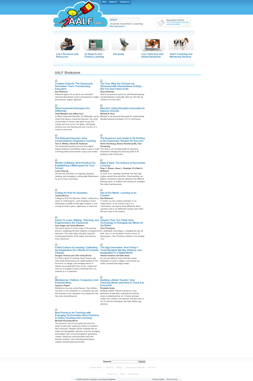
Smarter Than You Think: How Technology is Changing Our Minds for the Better (121, 223)
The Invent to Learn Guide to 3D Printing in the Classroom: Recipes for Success (122, 139)
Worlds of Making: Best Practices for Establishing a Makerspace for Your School (75, 165)
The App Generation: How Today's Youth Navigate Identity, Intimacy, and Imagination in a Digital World (121, 250)
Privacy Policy (158, 379)
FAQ (104, 2)
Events (152, 367)
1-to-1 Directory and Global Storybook (152, 55)
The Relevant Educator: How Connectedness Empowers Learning (75, 139)
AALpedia (118, 54)
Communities (95, 367)
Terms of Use (171, 379)
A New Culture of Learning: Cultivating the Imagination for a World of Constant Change (77, 250)
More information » (118, 26)
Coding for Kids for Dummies (71, 193)
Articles (109, 367)
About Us (113, 2)
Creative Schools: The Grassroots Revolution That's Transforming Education (74, 86)
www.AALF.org (80, 14)
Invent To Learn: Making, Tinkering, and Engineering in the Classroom (77, 221)
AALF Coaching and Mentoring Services (181, 55)
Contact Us (124, 2)
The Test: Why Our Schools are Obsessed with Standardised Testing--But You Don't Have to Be (121, 86)
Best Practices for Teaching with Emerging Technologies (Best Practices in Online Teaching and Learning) (77, 315)
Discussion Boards (135, 367)
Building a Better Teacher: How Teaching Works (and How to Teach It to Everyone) (122, 283)
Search (107, 361)
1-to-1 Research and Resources (67, 55)
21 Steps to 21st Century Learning (94, 55)
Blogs (120, 367)
